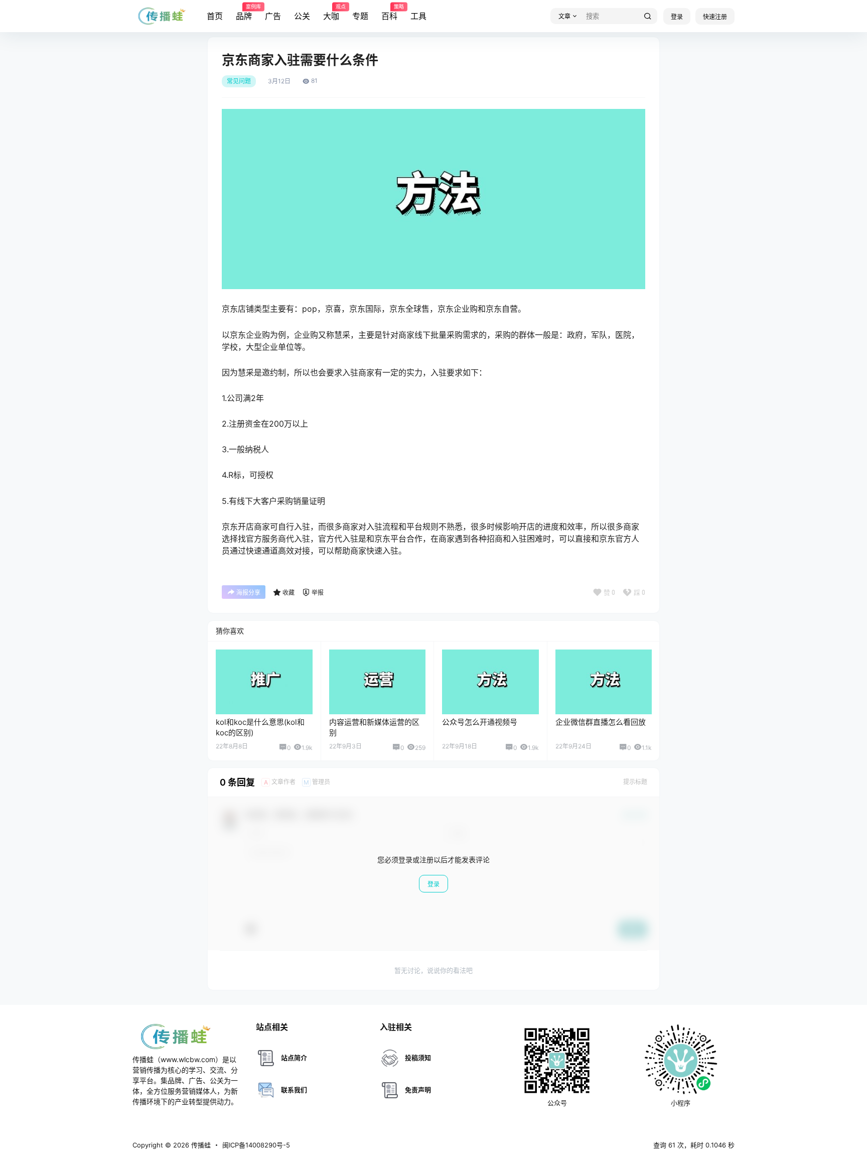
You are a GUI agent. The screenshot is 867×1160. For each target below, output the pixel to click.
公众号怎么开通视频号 (479, 722)
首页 (215, 16)
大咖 (331, 13)
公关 (302, 16)
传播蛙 (200, 1145)
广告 (273, 16)
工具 (418, 16)
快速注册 (715, 17)
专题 (360, 16)
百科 (389, 13)
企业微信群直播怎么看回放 (600, 722)
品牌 (244, 13)
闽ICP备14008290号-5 (256, 1145)
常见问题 (239, 81)
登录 (677, 17)
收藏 (288, 592)
